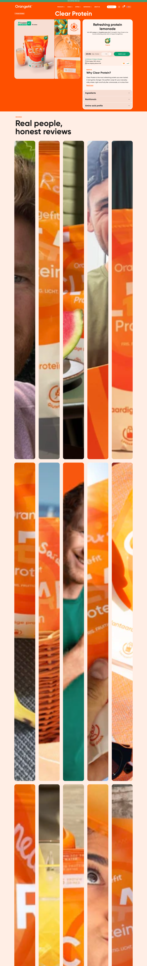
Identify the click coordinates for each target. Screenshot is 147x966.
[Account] (119, 7)
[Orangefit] (23, 6)
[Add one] (109, 54)
